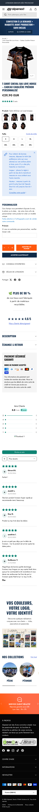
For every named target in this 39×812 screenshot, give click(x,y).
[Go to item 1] (19, 442)
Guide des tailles (31, 134)
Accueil (4, 38)
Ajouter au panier (26, 248)
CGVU (4, 805)
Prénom (5, 225)
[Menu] (3, 9)
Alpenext (9, 799)
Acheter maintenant (19, 255)
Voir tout (34, 657)
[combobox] (19, 14)
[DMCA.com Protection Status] (10, 742)
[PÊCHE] (9, 669)
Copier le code (25, 32)
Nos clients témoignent (19, 323)
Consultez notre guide (17, 192)
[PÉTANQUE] (27, 669)
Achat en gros (6, 807)
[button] (35, 9)
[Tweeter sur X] (11, 280)
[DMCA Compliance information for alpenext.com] (27, 742)
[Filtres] (4, 459)
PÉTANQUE (27, 680)
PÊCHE (10, 680)
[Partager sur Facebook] (15, 280)
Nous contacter (29, 805)
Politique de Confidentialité (15, 805)
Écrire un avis (19, 452)
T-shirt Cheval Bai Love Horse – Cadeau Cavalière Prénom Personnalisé (18, 41)
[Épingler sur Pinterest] (19, 280)
